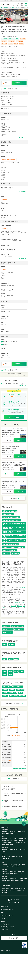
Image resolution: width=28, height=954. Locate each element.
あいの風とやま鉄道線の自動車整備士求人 (14, 547)
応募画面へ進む (19, 83)
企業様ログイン (4, 906)
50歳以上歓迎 (13, 695)
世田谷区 (20, 838)
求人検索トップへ (15, 778)
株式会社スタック (5, 462)
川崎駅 (7, 888)
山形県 (7, 833)
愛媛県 (15, 873)
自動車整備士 (4, 307)
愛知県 (3, 856)
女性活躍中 (22, 695)
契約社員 (21, 602)
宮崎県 (12, 880)
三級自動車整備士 (5, 129)
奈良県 (12, 866)
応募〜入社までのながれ (7, 915)
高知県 (20, 873)
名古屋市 (7, 856)
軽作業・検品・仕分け (17, 626)
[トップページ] (1, 7)
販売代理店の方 (4, 929)
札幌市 (6, 831)
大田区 (15, 838)
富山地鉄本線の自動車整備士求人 (11, 520)
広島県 (3, 871)
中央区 (11, 840)
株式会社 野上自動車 (6, 446)
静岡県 (12, 856)
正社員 (8, 311)
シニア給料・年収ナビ (6, 918)
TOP (2, 912)
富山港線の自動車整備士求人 (10, 544)
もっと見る (21, 137)
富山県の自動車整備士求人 (10, 550)
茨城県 (3, 844)
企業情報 (10, 89)
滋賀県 (8, 866)
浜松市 (20, 856)
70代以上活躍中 (11, 41)
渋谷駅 (14, 890)
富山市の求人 (6, 553)
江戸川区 (11, 838)
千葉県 (9, 842)
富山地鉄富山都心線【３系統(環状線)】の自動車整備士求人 (13, 528)
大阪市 (6, 864)
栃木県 (7, 844)
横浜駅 (21, 888)
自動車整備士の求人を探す (19, 768)
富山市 (6, 46)
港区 (6, 838)
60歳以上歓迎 (6, 686)
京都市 (3, 866)
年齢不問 (12, 689)
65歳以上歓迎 (20, 689)
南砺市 (10, 659)
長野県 (16, 671)
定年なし (19, 606)
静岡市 (16, 856)
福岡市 (6, 878)
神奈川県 (21, 840)
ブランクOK (4, 43)
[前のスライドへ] (2, 16)
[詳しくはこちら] (14, 435)
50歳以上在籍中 (5, 228)
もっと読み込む (13, 498)
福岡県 (3, 878)
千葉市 (13, 842)
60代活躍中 (4, 41)
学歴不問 (16, 43)
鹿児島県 (17, 880)
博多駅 (12, 888)
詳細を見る (20, 440)
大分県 (8, 880)
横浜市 (25, 840)
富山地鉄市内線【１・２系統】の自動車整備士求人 (14, 536)
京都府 (23, 864)
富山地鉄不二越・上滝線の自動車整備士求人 (14, 524)
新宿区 (7, 840)
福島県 (11, 833)
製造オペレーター (7, 632)
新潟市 (6, 849)
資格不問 (5, 689)
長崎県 (21, 878)
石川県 (21, 671)
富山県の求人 (15, 553)
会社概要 (3, 921)
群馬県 (11, 844)
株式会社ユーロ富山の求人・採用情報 (11, 7)
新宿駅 (5, 890)
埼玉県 (17, 842)
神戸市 (18, 864)
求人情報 (3, 89)
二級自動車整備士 (5, 127)
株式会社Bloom (5, 480)
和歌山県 (17, 866)
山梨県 (10, 674)
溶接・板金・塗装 (18, 629)
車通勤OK (4, 199)
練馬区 (3, 840)
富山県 (3, 46)
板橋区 (15, 840)
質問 (16, 89)
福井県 (4, 674)
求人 (13, 5)
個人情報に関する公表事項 (7, 927)
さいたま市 (22, 842)
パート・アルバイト (7, 604)
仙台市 (15, 831)
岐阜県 (7, 858)
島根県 (23, 871)
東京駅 (5, 892)
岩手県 (23, 831)
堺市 (11, 864)
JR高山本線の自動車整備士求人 (11, 517)
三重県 (3, 858)
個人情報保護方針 (5, 924)
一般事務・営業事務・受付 (10, 692)
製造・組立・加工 (7, 629)
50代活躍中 (22, 38)
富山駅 (16, 46)
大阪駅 (16, 888)
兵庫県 (15, 864)
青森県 (19, 831)
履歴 (17, 5)
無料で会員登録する (14, 417)
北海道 (3, 831)
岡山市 (15, 871)
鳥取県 (19, 871)
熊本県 (25, 878)
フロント (5, 695)
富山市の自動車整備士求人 (10, 511)
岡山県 (11, 871)
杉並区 (24, 838)
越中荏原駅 (11, 644)
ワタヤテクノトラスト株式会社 (8, 428)
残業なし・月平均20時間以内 (8, 159)
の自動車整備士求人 (8, 514)
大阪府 (3, 864)
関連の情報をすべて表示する (13, 703)
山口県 (3, 873)
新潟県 (10, 671)
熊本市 (3, 880)
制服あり (10, 43)
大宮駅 (3, 888)
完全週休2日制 (20, 41)
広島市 (6, 871)
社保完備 (21, 43)
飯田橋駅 (19, 890)
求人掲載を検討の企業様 (7, 909)
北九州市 (12, 878)
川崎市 (4, 842)
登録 (22, 5)
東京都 (3, 838)
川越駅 (10, 890)
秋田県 (3, 833)
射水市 (16, 659)
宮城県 (11, 831)
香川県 (7, 873)
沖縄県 (21, 880)
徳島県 (11, 873)
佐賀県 (17, 878)
